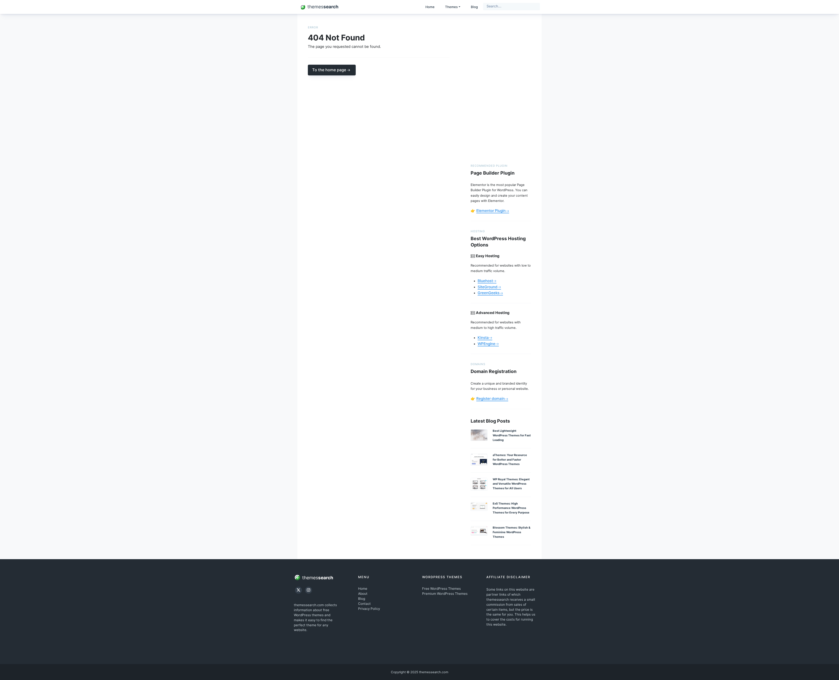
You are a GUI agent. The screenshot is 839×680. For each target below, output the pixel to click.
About (362, 594)
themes (317, 577)
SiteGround (488, 287)
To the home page (329, 70)
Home (430, 7)
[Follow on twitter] (298, 590)
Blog (474, 7)
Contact (364, 604)
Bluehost (485, 281)
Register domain (490, 398)
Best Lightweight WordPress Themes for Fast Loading (512, 435)
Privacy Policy (369, 609)
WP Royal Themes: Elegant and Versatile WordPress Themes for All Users (511, 484)
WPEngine (486, 344)
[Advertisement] (501, 90)
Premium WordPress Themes (445, 594)
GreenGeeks (488, 293)
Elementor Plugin (491, 210)
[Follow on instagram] (308, 590)
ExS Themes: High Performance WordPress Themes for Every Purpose (511, 508)
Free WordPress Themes (441, 588)
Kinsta (483, 337)
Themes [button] (451, 7)
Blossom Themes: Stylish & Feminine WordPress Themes (511, 532)
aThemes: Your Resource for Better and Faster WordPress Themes (510, 459)
